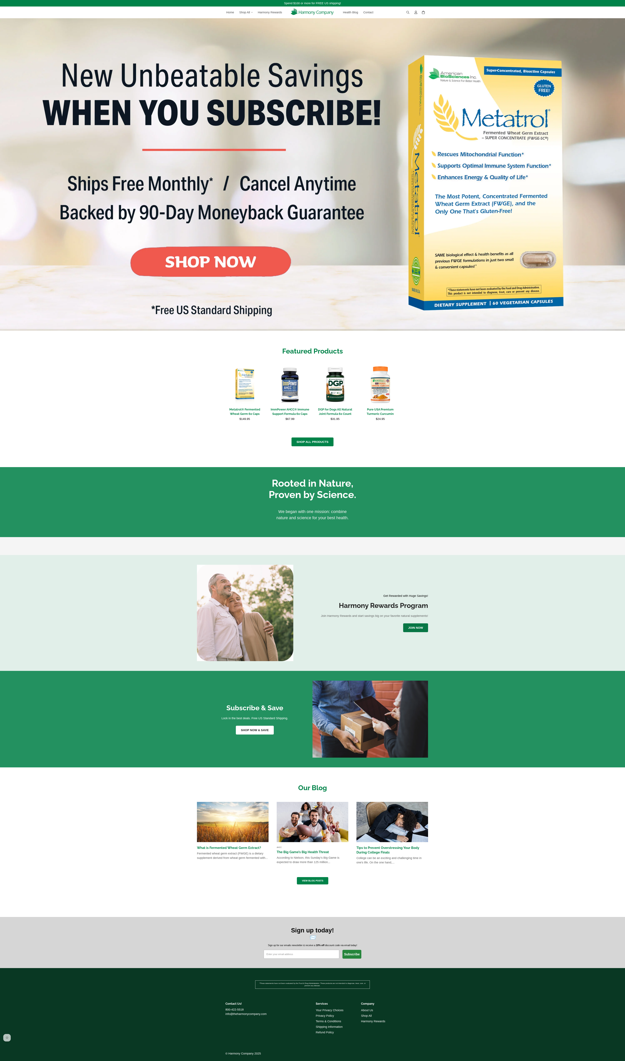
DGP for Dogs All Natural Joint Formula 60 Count (335, 412)
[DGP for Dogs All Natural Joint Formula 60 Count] (335, 384)
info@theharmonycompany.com (246, 1014)
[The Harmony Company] (312, 12)
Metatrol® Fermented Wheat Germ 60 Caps (244, 412)
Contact (368, 12)
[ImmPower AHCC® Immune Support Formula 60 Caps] (290, 384)
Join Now (415, 627)
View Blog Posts (312, 880)
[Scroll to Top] (618, 1035)
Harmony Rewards (270, 12)
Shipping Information (329, 1026)
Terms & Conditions (328, 1021)
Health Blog (350, 12)
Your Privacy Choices (329, 1010)
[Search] (408, 12)
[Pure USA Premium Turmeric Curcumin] (380, 384)
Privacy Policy (325, 1015)
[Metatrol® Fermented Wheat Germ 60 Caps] (244, 384)
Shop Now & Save (255, 730)
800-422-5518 (234, 1009)
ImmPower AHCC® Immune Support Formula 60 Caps (290, 412)
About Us (367, 1010)
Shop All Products (312, 442)
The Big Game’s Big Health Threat (303, 852)
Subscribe (352, 954)
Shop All (244, 12)
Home (230, 12)
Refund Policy (325, 1032)
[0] (423, 12)
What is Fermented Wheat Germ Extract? (229, 848)
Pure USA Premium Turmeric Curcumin (380, 412)
